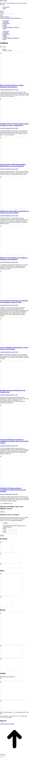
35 (7, 503)
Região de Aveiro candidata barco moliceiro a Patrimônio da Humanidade (14, 258)
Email (4, 531)
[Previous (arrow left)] (0, 757)
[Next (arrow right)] (2, 757)
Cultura (1, 89)
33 (4, 503)
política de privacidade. (16, 520)
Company (5, 522)
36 (8, 503)
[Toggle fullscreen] (3, 756)
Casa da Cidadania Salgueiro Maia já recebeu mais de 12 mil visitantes (14, 348)
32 (3, 503)
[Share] (2, 756)
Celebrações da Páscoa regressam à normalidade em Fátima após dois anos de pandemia (13, 489)
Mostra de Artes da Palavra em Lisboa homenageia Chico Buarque (11, 86)
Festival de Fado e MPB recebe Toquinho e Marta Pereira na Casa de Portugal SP (13, 165)
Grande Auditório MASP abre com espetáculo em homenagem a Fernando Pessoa (14, 301)
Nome (4, 528)
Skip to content (3, 0)
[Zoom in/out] (5, 756)
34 (6, 503)
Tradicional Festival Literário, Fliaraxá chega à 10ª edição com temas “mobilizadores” (14, 124)
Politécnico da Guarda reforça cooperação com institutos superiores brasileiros (14, 211)
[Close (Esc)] (0, 756)
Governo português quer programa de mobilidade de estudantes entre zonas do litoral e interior (14, 441)
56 (10, 503)
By (6, 89)
